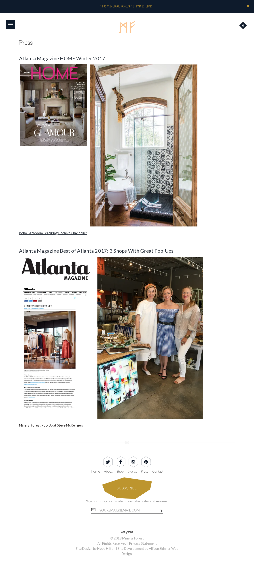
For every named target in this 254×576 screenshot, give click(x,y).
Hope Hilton (106, 548)
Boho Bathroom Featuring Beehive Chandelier (53, 233)
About (108, 471)
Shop (120, 471)
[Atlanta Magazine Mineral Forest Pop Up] (111, 418)
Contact (157, 471)
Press (144, 471)
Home (95, 471)
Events (132, 471)
